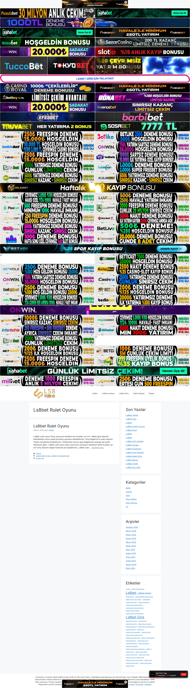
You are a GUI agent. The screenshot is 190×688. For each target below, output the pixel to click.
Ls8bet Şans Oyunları (146, 663)
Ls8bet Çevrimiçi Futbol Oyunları (135, 657)
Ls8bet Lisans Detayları (148, 638)
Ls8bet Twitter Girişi (131, 654)
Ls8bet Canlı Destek (135, 453)
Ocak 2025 (130, 557)
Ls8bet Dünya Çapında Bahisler (134, 608)
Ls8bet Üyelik (132, 464)
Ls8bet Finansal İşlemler (132, 610)
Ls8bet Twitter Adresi (141, 652)
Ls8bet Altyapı (132, 445)
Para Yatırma (131, 503)
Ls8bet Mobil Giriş (134, 456)
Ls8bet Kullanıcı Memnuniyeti (134, 635)
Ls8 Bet (128, 589)
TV (127, 507)
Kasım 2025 (131, 538)
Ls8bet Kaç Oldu (133, 467)
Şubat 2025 (131, 553)
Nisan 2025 (131, 546)
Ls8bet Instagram (133, 449)
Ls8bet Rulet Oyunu (51, 426)
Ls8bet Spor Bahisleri (132, 646)
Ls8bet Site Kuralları (131, 643)
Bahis (128, 488)
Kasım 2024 (131, 564)
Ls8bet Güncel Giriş (131, 624)
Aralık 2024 (131, 561)
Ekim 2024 (130, 568)
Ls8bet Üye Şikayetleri (132, 663)
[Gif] (95, 187)
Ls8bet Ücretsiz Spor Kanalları (134, 660)
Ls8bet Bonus (132, 460)
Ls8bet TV (149, 649)
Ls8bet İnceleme (108, 393)
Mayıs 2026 (131, 531)
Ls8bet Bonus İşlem (131, 602)
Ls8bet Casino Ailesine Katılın (134, 605)
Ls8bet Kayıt (131, 430)
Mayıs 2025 (131, 542)
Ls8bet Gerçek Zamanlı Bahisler (135, 613)
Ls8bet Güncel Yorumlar (144, 624)
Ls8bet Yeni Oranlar (143, 654)
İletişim (151, 393)
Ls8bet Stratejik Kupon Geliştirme (135, 649)
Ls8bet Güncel (142, 621)
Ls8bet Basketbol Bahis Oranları (144, 597)
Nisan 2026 (131, 535)
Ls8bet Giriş (124, 393)
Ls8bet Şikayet (138, 393)
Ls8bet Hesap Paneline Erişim (146, 626)
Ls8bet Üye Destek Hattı (60, 456)
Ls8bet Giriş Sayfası (135, 441)
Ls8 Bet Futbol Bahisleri (137, 589)
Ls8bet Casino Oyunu (135, 426)
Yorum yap (40, 458)
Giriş (128, 495)
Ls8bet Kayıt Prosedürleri (133, 632)
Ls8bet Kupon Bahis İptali (133, 638)
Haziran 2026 (132, 527)
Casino (38, 453)
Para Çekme (131, 499)
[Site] (47, 136)
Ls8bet (94, 393)
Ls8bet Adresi (132, 415)
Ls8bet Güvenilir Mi (131, 626)
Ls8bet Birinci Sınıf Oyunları (133, 599)
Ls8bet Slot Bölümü (143, 643)
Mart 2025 (130, 550)
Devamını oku (98, 448)
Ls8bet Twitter (130, 652)
